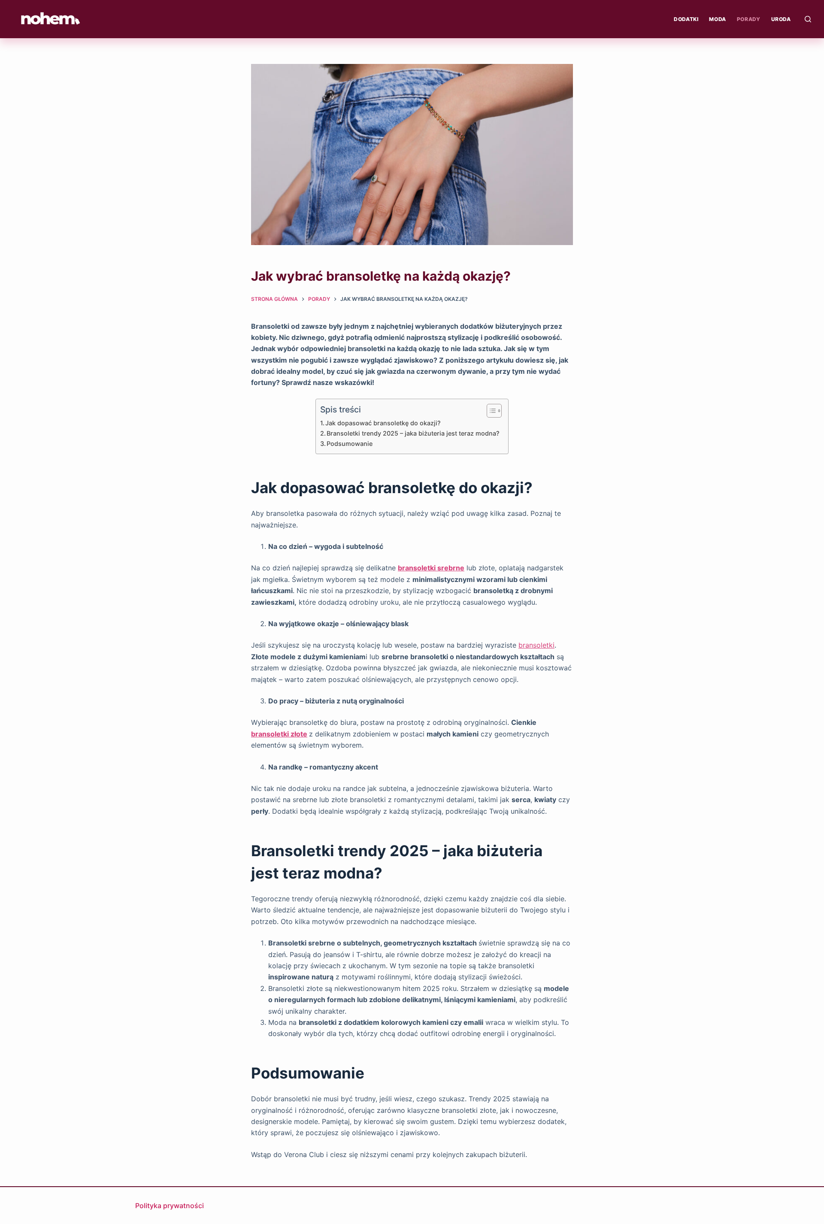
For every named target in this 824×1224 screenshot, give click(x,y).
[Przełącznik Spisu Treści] (490, 410)
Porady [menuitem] (748, 19)
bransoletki (536, 645)
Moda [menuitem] (717, 19)
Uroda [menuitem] (781, 19)
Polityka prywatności (169, 1205)
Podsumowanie (350, 443)
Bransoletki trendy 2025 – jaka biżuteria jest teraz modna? (413, 433)
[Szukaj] (808, 19)
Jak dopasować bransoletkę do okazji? (383, 423)
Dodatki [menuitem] (686, 19)
